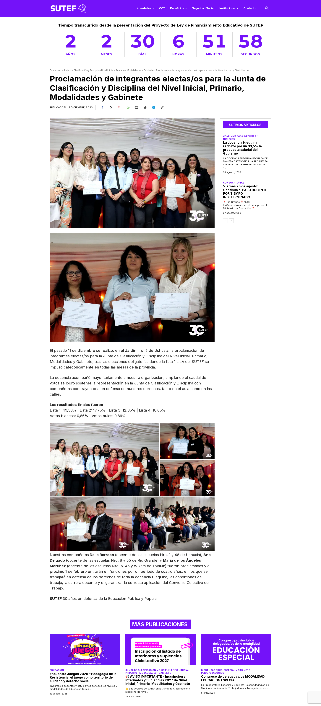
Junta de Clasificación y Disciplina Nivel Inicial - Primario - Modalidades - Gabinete (109, 70)
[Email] (136, 107)
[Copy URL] (162, 107)
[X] (110, 107)
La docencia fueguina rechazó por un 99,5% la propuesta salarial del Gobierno (242, 148)
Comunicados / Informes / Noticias (240, 137)
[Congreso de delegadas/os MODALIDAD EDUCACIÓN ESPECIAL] (236, 649)
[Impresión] (145, 107)
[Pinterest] (119, 107)
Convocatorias (233, 182)
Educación (55, 70)
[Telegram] (153, 107)
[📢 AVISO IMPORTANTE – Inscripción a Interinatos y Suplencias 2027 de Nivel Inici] (160, 649)
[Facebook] (102, 107)
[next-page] (231, 220)
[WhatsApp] (128, 107)
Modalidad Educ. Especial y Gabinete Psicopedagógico (225, 671)
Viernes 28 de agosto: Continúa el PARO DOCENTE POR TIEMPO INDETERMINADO (245, 191)
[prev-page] (225, 220)
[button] (266, 8)
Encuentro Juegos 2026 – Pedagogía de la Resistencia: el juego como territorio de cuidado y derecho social (83, 677)
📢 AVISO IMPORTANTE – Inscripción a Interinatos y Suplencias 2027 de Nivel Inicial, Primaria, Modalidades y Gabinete (157, 680)
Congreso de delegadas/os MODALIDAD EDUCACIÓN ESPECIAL (233, 678)
